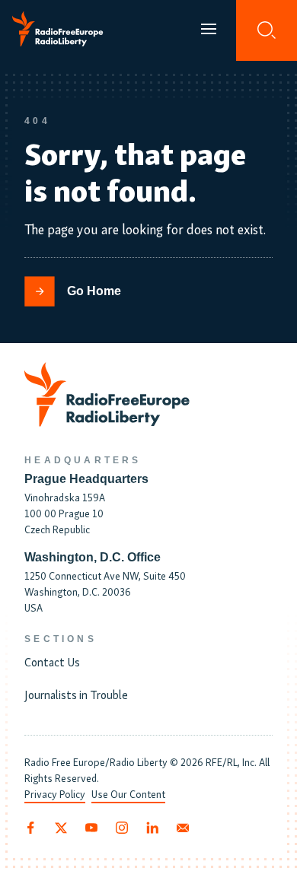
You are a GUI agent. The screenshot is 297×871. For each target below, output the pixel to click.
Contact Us (52, 661)
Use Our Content (128, 794)
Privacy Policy (54, 794)
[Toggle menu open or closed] (209, 30)
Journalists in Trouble (76, 693)
